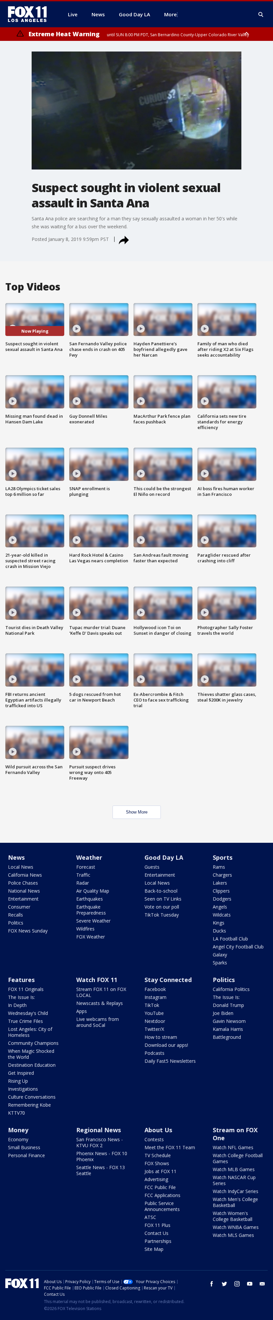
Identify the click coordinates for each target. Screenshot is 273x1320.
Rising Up (18, 1081)
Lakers (220, 883)
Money (18, 1130)
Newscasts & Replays (99, 1003)
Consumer (19, 907)
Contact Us (156, 1233)
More (170, 14)
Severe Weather (93, 921)
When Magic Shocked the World (31, 1054)
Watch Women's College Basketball (232, 1216)
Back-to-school (160, 891)
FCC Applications (162, 1195)
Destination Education (32, 1065)
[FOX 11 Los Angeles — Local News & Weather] (30, 14)
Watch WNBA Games (236, 1227)
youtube (249, 1283)
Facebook (155, 989)
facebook (211, 1283)
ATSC (150, 1217)
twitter (224, 1283)
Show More (136, 812)
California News (25, 875)
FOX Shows (156, 1163)
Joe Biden (223, 1013)
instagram (237, 1283)
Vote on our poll (161, 907)
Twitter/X (154, 1029)
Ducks (219, 931)
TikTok (151, 1005)
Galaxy (220, 954)
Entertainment (23, 899)
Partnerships (157, 1241)
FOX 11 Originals (26, 989)
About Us (158, 1130)
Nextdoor (154, 1021)
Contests (154, 1139)
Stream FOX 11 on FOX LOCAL (101, 992)
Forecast (85, 867)
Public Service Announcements (162, 1206)
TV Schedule (157, 1155)
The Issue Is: (21, 997)
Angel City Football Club (238, 946)
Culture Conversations (32, 1097)
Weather (89, 857)
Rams (219, 867)
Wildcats (222, 915)
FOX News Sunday (28, 931)
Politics (15, 923)
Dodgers (222, 899)
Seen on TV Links (162, 899)
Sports (222, 857)
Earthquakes (89, 899)
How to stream (160, 1037)
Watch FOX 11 (96, 980)
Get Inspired (21, 1073)
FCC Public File (160, 1187)
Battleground (227, 1037)
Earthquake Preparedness (91, 910)
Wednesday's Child (28, 1013)
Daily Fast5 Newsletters (170, 1061)
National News (24, 891)
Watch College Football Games (238, 1158)
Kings (218, 923)
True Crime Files (25, 1021)
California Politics (231, 989)
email (262, 1283)
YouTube (154, 1013)
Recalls (15, 915)
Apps (81, 1011)
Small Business (24, 1147)
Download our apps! (166, 1045)
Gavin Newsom (229, 1021)
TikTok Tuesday (161, 915)
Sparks (220, 962)
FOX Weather (90, 937)
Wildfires (85, 929)
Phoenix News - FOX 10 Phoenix (101, 1156)
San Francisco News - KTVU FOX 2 (99, 1142)
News (16, 857)
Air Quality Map (92, 891)
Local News (20, 867)
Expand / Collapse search (261, 14)
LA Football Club (230, 938)
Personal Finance (26, 1155)
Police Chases (23, 883)
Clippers (221, 891)
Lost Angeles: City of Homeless (30, 1032)
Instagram (155, 997)
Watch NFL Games (233, 1147)
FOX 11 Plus (157, 1225)
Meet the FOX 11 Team (169, 1147)
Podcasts (154, 1053)
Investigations (23, 1089)
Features (21, 980)
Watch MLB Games (234, 1169)
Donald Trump (228, 1005)
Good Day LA (163, 857)
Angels (220, 907)
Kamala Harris (228, 1029)
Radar (82, 883)
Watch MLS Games (233, 1235)
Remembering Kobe (29, 1105)
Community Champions (33, 1043)
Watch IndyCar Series (235, 1191)
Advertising (156, 1179)
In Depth (17, 1005)
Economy (18, 1139)
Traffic (83, 875)
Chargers (222, 875)
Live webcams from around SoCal (97, 1022)
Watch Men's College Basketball (235, 1202)
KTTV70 (16, 1113)
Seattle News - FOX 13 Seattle (100, 1170)
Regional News (98, 1130)
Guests (151, 867)
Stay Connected (168, 980)
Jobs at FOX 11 (160, 1171)
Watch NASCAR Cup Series (234, 1180)
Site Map (153, 1249)
